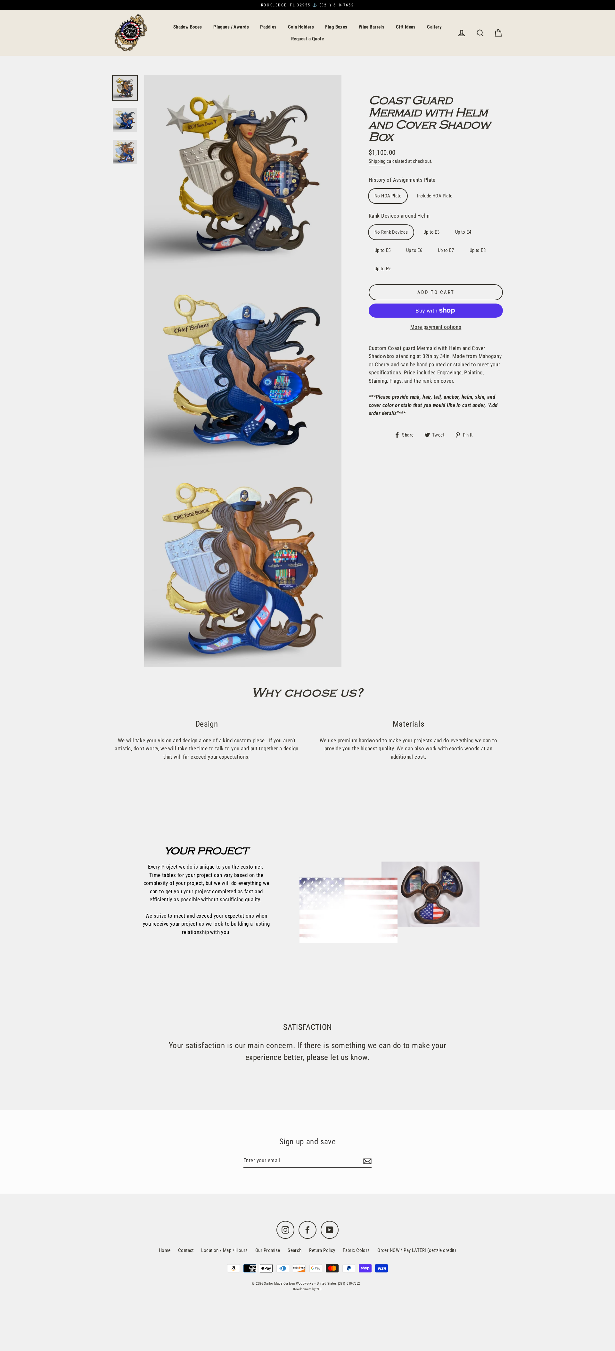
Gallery (434, 27)
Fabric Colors (356, 1250)
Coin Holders (301, 27)
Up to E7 (446, 250)
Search (295, 1250)
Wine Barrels (371, 27)
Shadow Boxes (187, 27)
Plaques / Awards (231, 27)
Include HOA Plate (435, 196)
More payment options (436, 327)
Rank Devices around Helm (399, 216)
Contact (186, 1250)
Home (165, 1250)
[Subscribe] (366, 1161)
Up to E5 (382, 250)
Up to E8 (478, 250)
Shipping (377, 161)
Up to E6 (414, 250)
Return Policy (322, 1250)
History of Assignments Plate (402, 180)
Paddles (268, 27)
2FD (319, 1289)
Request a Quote (307, 39)
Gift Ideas (406, 27)
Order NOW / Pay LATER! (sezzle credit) (416, 1250)
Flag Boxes (336, 27)
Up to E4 (463, 232)
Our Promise (267, 1250)
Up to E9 (382, 268)
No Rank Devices (391, 232)
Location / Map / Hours (224, 1250)
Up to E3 (431, 232)
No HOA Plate (387, 196)
